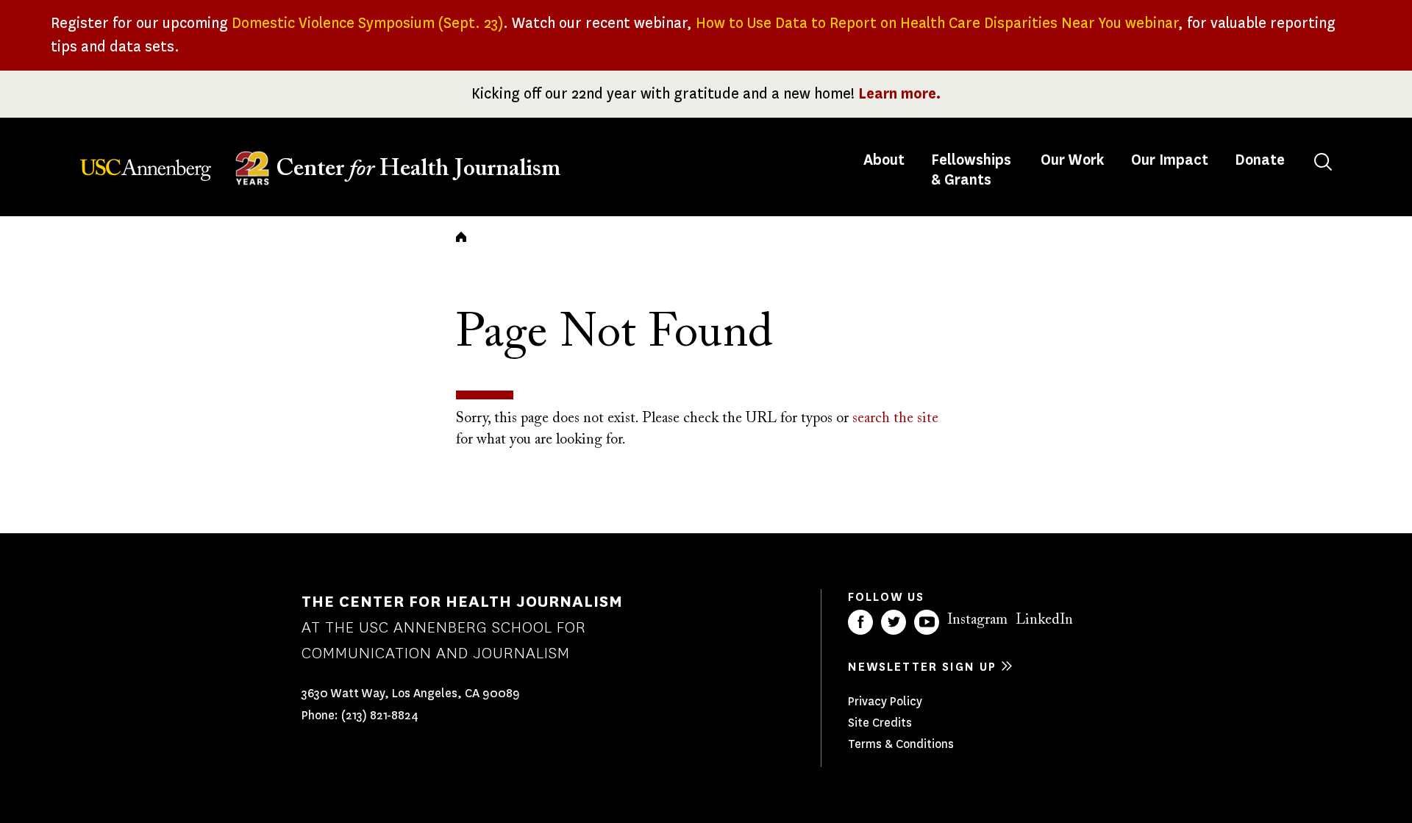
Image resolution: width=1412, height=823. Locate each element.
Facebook (860, 622)
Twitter (893, 622)
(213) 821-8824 (379, 715)
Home (461, 237)
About (885, 160)
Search (1323, 162)
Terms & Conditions (901, 744)
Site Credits (880, 722)
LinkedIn (1044, 620)
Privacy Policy (885, 701)
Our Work (1073, 160)
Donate (1260, 160)
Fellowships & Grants (971, 170)
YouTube (926, 622)
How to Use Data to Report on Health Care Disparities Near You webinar (937, 23)
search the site (895, 418)
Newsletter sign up (922, 666)
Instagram (977, 620)
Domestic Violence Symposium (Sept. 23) (367, 23)
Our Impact (1169, 160)
